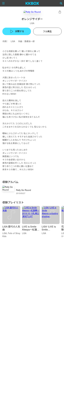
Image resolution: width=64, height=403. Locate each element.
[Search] (61, 3)
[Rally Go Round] (32, 11)
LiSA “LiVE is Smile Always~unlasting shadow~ (50, 231)
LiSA (32, 23)
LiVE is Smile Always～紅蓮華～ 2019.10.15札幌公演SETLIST (30, 231)
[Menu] (3, 3)
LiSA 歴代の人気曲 (11, 228)
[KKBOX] (32, 3)
